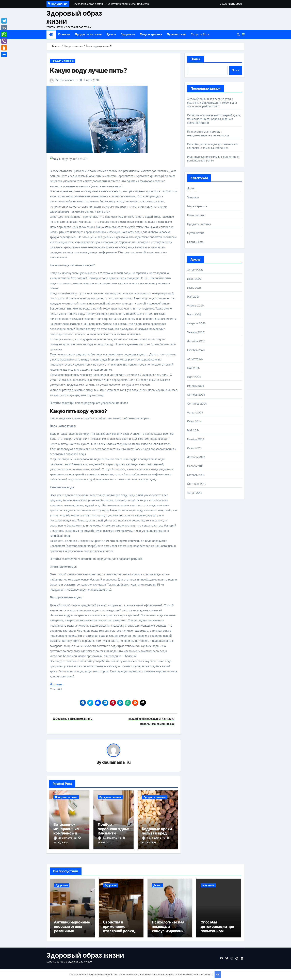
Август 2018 (194, 493)
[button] (243, 34)
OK (217, 974)
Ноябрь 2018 (195, 466)
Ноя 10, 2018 (149, 842)
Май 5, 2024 (105, 842)
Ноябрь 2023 (195, 439)
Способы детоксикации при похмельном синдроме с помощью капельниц (212, 146)
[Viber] (4, 41)
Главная (64, 34)
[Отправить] (4, 54)
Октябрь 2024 (196, 394)
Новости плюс (196, 215)
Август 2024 (195, 412)
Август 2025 (195, 359)
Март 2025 (194, 377)
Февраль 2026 (196, 323)
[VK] (4, 27)
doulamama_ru (69, 80)
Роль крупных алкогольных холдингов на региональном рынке (213, 158)
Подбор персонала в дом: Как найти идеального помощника (113, 833)
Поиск (195, 59)
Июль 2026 (194, 279)
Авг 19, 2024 (60, 842)
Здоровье (128, 34)
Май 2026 (193, 296)
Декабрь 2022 (196, 457)
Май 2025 (193, 368)
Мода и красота (151, 34)
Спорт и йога (200, 34)
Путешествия (176, 34)
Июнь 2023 (194, 448)
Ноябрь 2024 (195, 386)
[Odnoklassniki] (4, 47)
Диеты (111, 34)
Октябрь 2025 (196, 350)
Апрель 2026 (195, 305)
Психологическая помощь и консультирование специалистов (208, 133)
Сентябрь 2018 (196, 484)
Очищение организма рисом (73, 719)
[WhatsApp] (4, 34)
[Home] (51, 34)
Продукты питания (88, 34)
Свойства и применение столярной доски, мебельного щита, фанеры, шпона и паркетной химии (214, 119)
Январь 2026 (195, 332)
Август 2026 (195, 270)
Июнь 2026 (194, 287)
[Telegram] (4, 20)
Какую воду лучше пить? (88, 70)
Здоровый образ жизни (74, 17)
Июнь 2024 (194, 421)
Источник (56, 684)
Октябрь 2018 (195, 475)
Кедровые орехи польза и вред (157, 831)
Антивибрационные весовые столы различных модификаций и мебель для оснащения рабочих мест (212, 102)
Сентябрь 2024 (197, 403)
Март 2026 (194, 314)
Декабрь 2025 (196, 341)
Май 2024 (193, 430)
